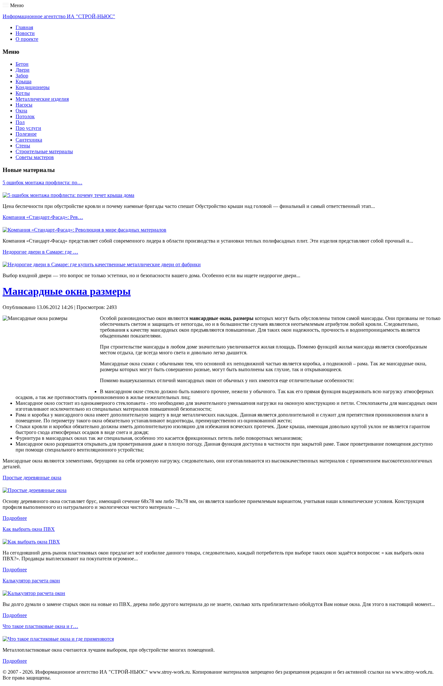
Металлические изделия (42, 99)
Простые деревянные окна (32, 477)
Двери (23, 70)
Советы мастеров (35, 157)
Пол (20, 122)
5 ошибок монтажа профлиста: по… (42, 182)
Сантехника (29, 140)
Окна (21, 110)
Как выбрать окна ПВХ (29, 529)
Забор (22, 75)
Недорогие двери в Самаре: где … (40, 252)
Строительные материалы (44, 151)
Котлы (23, 93)
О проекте (27, 39)
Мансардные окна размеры (67, 291)
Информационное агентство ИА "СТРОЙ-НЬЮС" (59, 16)
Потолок (25, 116)
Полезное (26, 134)
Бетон (22, 64)
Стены (23, 145)
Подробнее (15, 518)
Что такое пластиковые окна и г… (40, 626)
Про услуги (28, 128)
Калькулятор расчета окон (31, 580)
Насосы (24, 105)
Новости (25, 33)
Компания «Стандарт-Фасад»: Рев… (43, 217)
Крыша (23, 81)
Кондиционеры (33, 87)
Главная (24, 27)
